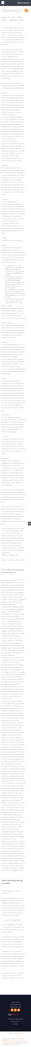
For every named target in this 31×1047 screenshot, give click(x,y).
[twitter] (15, 1010)
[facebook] (12, 1010)
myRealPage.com (18, 1033)
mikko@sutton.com (15, 1007)
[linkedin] (18, 1010)
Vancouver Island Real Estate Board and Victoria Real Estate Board (15, 1040)
